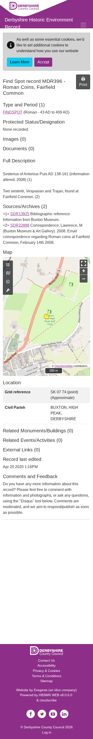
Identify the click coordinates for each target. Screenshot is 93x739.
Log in (46, 732)
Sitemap (46, 681)
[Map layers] (8, 265)
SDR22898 (19, 225)
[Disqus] (46, 582)
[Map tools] (8, 290)
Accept (43, 62)
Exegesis (40, 690)
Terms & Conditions (46, 676)
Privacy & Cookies (46, 671)
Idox (57, 690)
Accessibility (46, 665)
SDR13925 (19, 214)
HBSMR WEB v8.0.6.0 (56, 695)
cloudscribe (48, 700)
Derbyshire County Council (44, 727)
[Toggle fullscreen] (84, 263)
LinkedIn (64, 714)
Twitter (41, 714)
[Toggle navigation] (83, 25)
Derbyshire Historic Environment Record (39, 23)
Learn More (19, 62)
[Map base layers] (8, 273)
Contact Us (46, 660)
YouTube (53, 714)
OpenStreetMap (63, 366)
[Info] (8, 282)
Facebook (30, 714)
